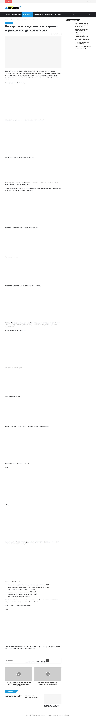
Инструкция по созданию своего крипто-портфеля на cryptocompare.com (82, 30)
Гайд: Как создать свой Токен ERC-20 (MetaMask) (82, 42)
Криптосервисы (38, 14)
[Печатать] (47, 660)
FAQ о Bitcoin (58, 14)
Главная (8, 14)
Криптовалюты (16, 14)
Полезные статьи (27, 14)
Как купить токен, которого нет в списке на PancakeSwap (83, 47)
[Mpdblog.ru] (13, 7)
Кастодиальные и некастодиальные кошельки (31, 696)
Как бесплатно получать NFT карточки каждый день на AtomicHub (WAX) (81, 24)
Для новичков (48, 14)
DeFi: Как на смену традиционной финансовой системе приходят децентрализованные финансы (82, 37)
